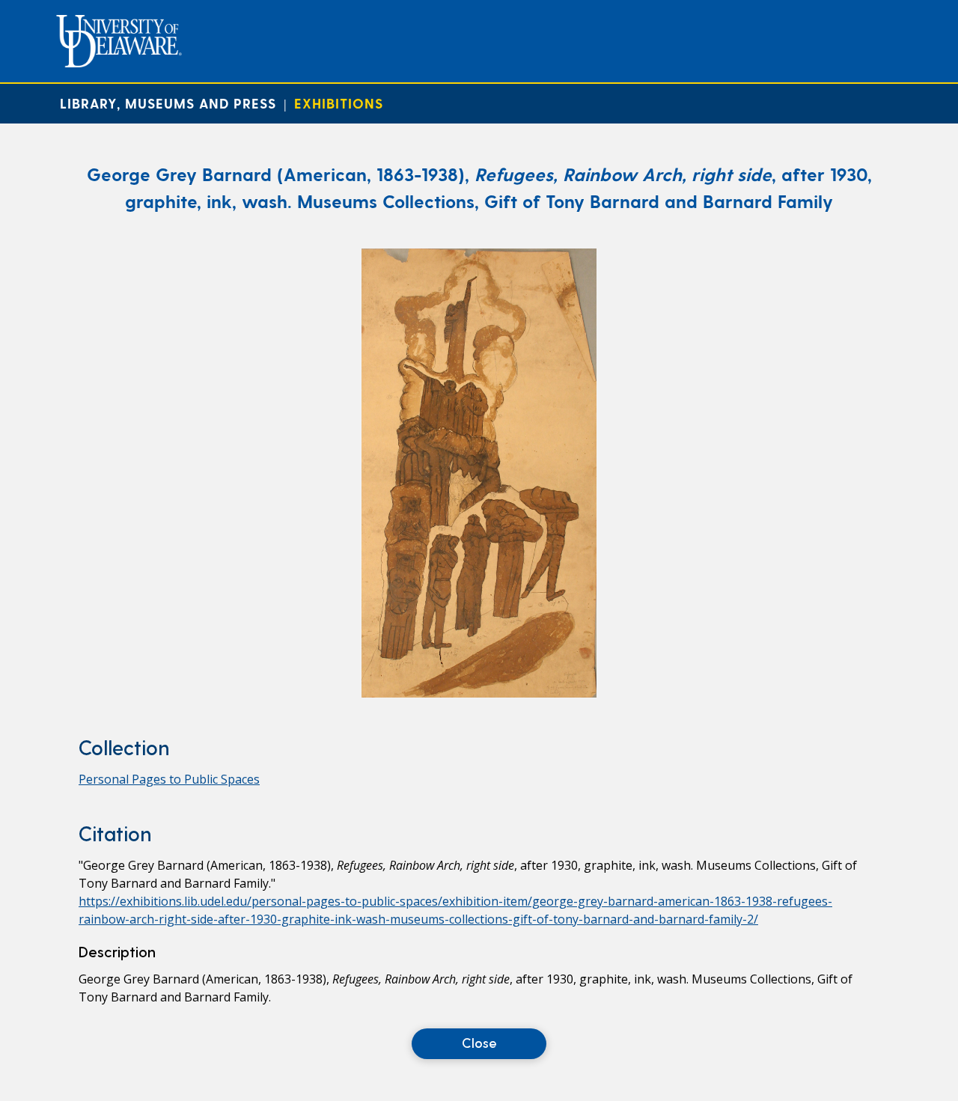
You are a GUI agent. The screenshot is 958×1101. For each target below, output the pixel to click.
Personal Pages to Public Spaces (169, 779)
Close (479, 1042)
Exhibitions (338, 103)
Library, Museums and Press (168, 103)
